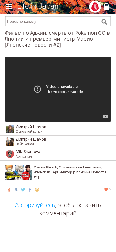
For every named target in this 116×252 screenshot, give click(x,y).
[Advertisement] (58, 244)
